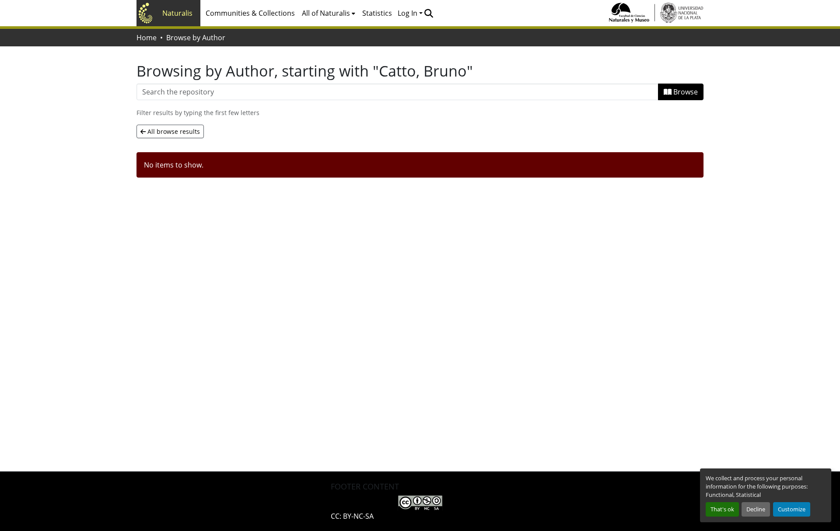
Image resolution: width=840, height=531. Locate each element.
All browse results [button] (173, 131)
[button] (428, 13)
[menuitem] (328, 13)
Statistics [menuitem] (377, 13)
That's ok (722, 509)
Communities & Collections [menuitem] (250, 13)
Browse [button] (685, 92)
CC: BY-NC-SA (352, 516)
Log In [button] (408, 13)
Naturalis (177, 13)
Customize (791, 509)
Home (146, 37)
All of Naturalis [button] (326, 13)
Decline (755, 509)
